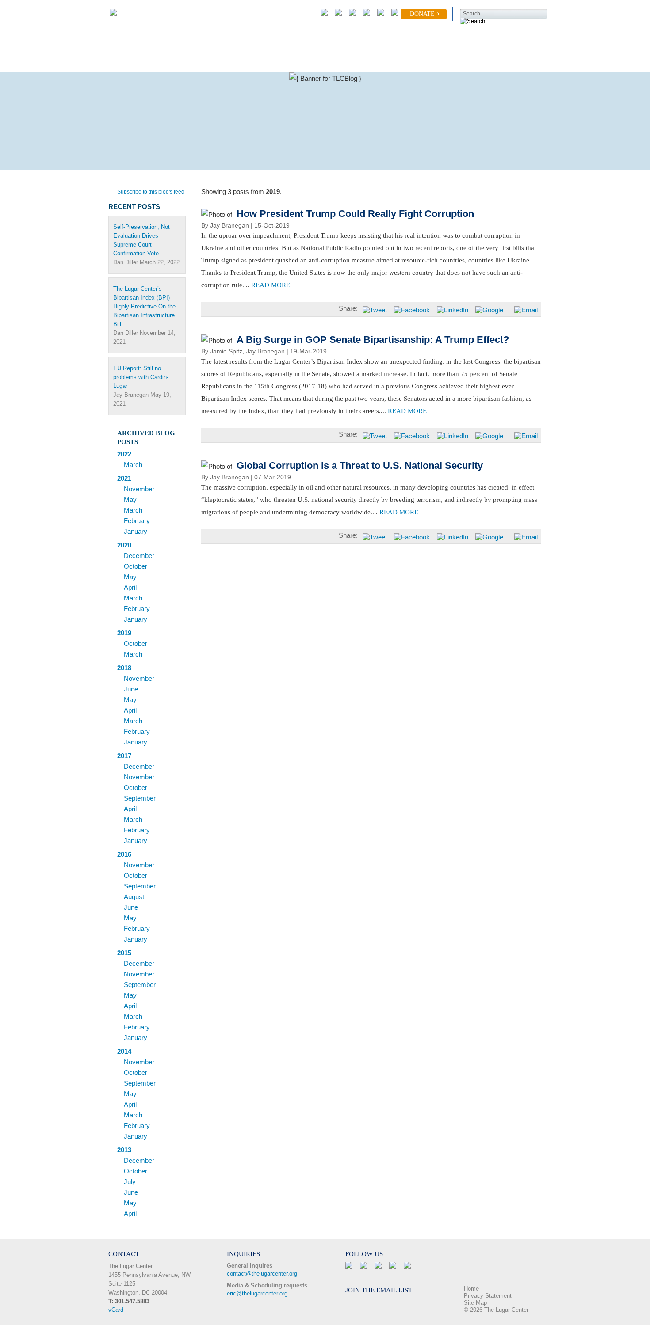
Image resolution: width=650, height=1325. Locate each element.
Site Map (475, 1302)
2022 (124, 454)
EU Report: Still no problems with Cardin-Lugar (140, 377)
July (130, 1181)
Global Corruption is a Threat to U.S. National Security (360, 465)
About (116, 62)
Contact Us (457, 62)
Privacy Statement (488, 1295)
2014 (124, 1051)
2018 (124, 668)
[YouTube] (379, 14)
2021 (124, 478)
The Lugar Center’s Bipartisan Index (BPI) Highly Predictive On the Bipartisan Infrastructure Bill (144, 306)
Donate (422, 14)
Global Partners (291, 62)
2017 (124, 755)
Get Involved (224, 62)
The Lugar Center (130, 1266)
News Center (357, 62)
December (139, 555)
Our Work (166, 62)
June (131, 689)
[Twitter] (350, 14)
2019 (124, 633)
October (135, 566)
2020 (124, 545)
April (130, 587)
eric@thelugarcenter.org (257, 1293)
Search (471, 14)
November (139, 489)
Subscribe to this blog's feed (150, 192)
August (134, 896)
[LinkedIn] (364, 14)
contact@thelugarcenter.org (262, 1273)
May (130, 499)
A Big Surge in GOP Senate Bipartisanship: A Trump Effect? (373, 339)
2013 (124, 1150)
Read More (270, 285)
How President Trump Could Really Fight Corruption (355, 213)
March (133, 464)
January (135, 531)
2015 (124, 953)
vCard (115, 1309)
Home (471, 1288)
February (137, 520)
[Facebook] (336, 14)
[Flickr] (393, 14)
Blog (408, 62)
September (140, 798)
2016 (124, 854)
